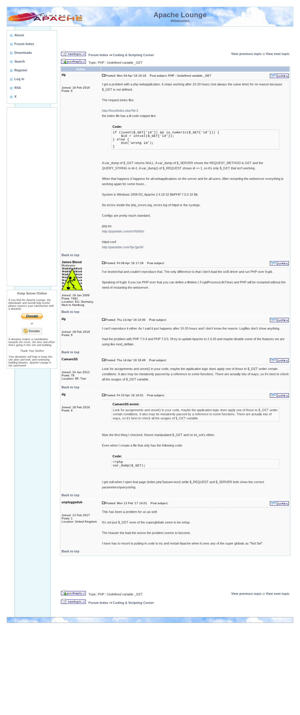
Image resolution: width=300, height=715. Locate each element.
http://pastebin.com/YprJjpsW (122, 247)
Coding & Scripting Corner (133, 55)
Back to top (70, 255)
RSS (17, 87)
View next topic (277, 54)
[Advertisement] (31, 197)
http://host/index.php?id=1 (120, 110)
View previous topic (246, 54)
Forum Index (98, 55)
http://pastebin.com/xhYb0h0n (123, 231)
